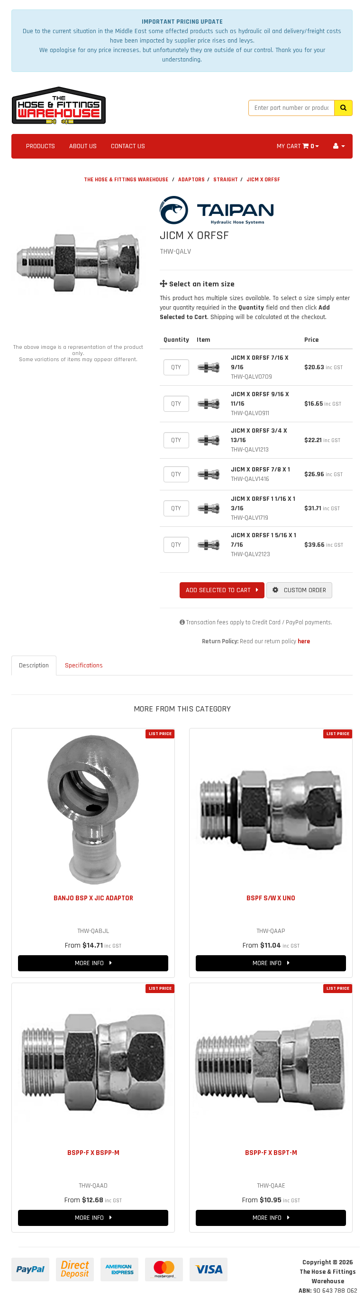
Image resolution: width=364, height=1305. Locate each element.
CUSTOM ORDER (302, 590)
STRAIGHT (225, 179)
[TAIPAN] (222, 210)
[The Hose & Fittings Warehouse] (58, 102)
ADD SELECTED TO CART (221, 590)
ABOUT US (83, 146)
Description (34, 665)
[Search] (343, 108)
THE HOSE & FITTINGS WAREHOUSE (126, 179)
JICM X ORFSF (263, 179)
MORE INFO (92, 963)
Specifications (84, 665)
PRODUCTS (40, 146)
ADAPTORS (191, 179)
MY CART (295, 146)
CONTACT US (128, 146)
